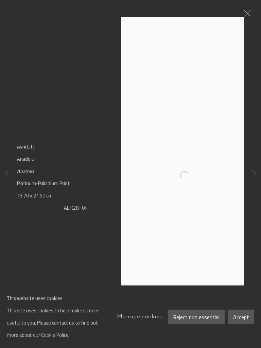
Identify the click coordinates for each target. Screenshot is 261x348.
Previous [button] (7, 174)
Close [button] (246, 15)
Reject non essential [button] (196, 317)
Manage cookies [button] (139, 316)
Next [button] (254, 174)
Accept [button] (241, 317)
